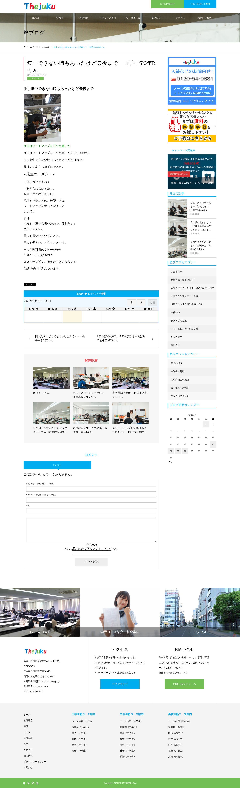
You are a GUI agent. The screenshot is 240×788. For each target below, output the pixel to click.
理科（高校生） (176, 745)
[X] (28, 783)
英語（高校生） (176, 756)
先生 (26, 744)
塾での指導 (176, 363)
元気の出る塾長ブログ (182, 280)
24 (171, 451)
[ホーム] (24, 47)
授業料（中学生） (129, 727)
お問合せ (28, 767)
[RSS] (37, 783)
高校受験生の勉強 (180, 379)
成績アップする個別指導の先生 (187, 304)
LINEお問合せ (167, 4)
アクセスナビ (120, 684)
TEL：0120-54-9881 (200, 4)
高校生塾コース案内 (180, 714)
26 (185, 451)
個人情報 (28, 756)
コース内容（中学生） (131, 721)
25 (178, 451)
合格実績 (28, 738)
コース (27, 732)
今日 (153, 302)
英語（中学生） (128, 756)
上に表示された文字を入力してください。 (91, 548)
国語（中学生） (128, 733)
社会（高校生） (176, 750)
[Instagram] (32, 783)
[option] (192, 171)
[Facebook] (24, 783)
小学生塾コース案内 (83, 714)
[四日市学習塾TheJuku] (40, 7)
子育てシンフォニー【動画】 (185, 296)
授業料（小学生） (81, 727)
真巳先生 (175, 345)
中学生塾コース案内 (132, 714)
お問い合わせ (204, 18)
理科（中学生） (128, 745)
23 (213, 444)
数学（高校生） (176, 739)
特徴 (26, 726)
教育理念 (83, 18)
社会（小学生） (80, 750)
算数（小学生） (80, 739)
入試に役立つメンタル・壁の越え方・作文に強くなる (192, 289)
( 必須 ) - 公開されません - (41, 495)
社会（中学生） (128, 750)
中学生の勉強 (177, 371)
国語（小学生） (80, 733)
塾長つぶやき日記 (180, 396)
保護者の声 (176, 271)
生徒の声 (35, 78)
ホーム (27, 714)
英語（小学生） (80, 745)
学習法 (59, 18)
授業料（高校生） (177, 727)
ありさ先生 (176, 337)
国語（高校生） (176, 733)
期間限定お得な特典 (179, 174)
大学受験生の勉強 (180, 388)
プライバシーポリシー (35, 761)
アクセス (180, 18)
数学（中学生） (128, 739)
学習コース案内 (108, 18)
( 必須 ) (40, 484)
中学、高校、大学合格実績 (132, 20)
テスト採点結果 (179, 320)
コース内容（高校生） (179, 721)
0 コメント (57, 465)
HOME (35, 18)
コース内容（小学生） (83, 721)
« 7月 (170, 462)
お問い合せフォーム (184, 684)
